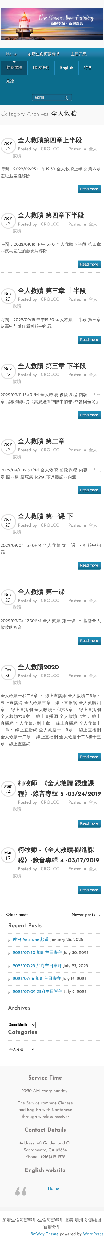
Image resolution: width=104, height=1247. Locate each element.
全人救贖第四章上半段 (50, 141)
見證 (10, 81)
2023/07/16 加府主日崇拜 (37, 979)
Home (11, 54)
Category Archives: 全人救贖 (39, 114)
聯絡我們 (41, 68)
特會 (88, 68)
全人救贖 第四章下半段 (51, 216)
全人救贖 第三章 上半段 (52, 291)
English (66, 68)
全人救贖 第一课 (41, 592)
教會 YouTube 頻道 (31, 940)
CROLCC (50, 149)
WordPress (93, 1234)
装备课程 (14, 68)
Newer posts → (86, 915)
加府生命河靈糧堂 (44, 54)
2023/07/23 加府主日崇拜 (37, 966)
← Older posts (15, 915)
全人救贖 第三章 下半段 (52, 366)
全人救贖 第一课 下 (45, 517)
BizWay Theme (44, 1234)
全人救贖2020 (38, 667)
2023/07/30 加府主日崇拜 (37, 953)
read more (89, 189)
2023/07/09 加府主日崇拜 (37, 992)
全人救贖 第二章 (41, 442)
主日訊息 (79, 54)
